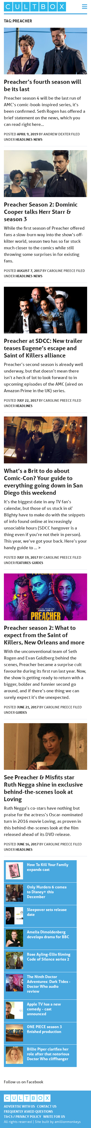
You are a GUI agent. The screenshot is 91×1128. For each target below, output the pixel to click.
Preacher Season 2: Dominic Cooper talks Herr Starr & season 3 (40, 212)
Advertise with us (19, 1106)
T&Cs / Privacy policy (22, 1116)
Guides (37, 562)
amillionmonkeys (68, 1121)
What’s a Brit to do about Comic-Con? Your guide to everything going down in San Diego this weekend (43, 481)
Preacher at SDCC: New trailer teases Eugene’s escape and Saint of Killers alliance (43, 348)
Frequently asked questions (28, 1111)
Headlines (24, 139)
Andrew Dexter (57, 134)
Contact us (47, 1106)
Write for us (54, 1116)
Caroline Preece (61, 271)
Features (23, 562)
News (37, 139)
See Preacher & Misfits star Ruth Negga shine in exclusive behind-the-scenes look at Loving (43, 788)
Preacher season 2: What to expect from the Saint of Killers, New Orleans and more (44, 635)
